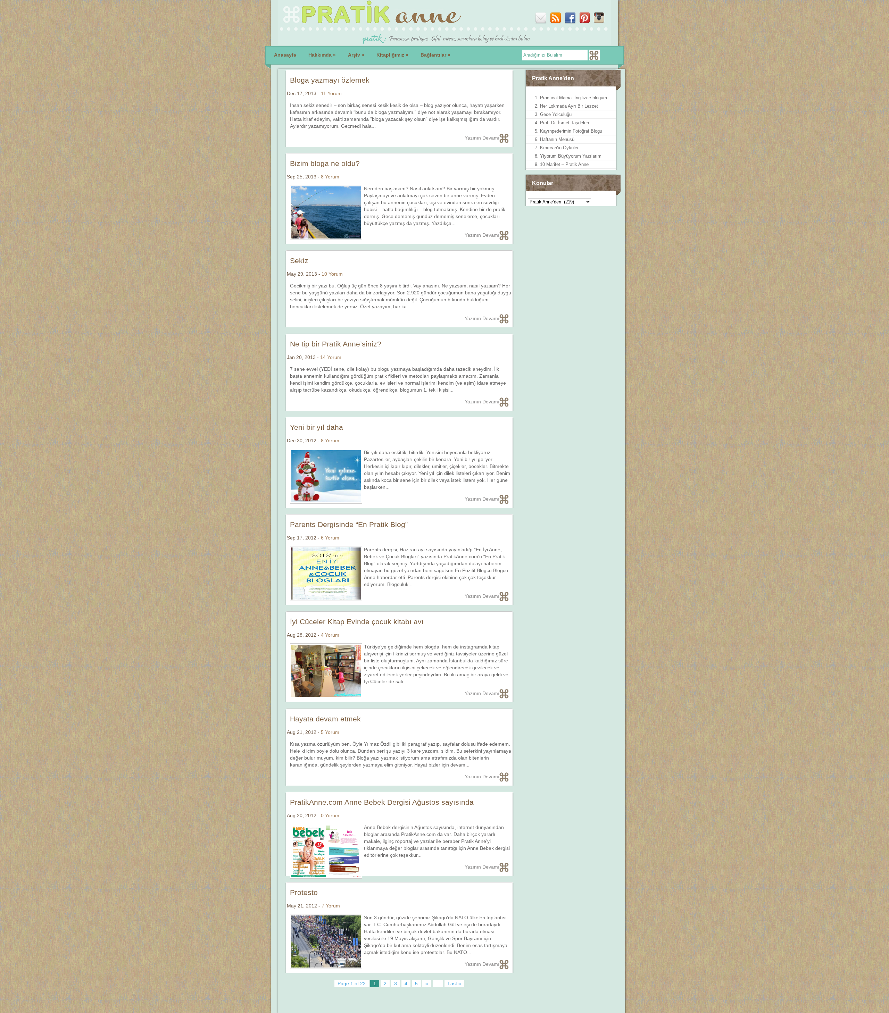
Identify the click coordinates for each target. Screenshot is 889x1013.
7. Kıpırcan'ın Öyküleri (557, 147)
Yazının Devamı (482, 138)
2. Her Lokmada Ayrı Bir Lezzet (566, 106)
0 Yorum (330, 815)
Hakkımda (322, 54)
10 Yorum (332, 274)
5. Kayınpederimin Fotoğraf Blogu (568, 131)
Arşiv (356, 54)
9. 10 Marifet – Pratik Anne (562, 164)
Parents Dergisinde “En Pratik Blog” (349, 524)
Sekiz (299, 261)
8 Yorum (330, 176)
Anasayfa (285, 54)
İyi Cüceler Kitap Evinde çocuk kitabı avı (357, 622)
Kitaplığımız (392, 54)
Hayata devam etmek (325, 719)
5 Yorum (330, 732)
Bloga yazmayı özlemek (329, 80)
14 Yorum (330, 357)
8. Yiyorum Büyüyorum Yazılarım (568, 156)
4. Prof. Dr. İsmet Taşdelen (562, 122)
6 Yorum (330, 538)
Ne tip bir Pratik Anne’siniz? (335, 344)
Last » (454, 983)
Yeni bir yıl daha (316, 427)
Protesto (304, 892)
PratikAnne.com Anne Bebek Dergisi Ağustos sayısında (382, 802)
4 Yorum (330, 635)
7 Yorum (331, 906)
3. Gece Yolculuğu (553, 114)
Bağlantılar (435, 54)
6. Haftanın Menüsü (554, 139)
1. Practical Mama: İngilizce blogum (571, 97)
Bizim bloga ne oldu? (325, 163)
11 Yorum (331, 93)
